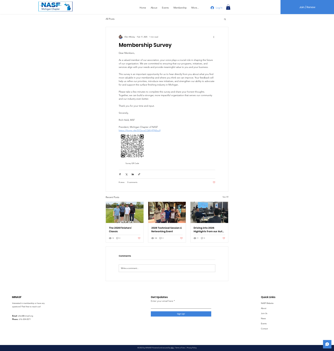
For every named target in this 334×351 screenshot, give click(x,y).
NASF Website (267, 303)
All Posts (110, 18)
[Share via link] (139, 174)
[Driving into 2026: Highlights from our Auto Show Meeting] (209, 212)
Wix (172, 348)
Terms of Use (180, 348)
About (263, 308)
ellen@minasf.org (25, 316)
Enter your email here (162, 301)
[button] (154, 6)
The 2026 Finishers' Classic (120, 229)
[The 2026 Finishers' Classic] (125, 212)
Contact (264, 328)
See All (225, 197)
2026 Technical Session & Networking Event (166, 229)
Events (264, 323)
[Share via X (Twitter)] (126, 174)
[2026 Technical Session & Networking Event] (167, 212)
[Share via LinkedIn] (133, 174)
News (263, 318)
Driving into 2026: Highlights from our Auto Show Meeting (209, 229)
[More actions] (213, 37)
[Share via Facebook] (120, 174)
